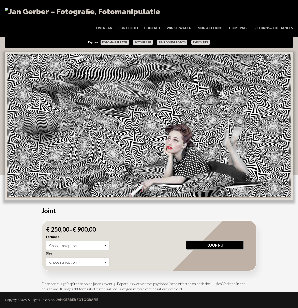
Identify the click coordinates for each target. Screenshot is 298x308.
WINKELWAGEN (179, 28)
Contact (152, 28)
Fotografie (143, 42)
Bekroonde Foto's (172, 42)
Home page (238, 28)
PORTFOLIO (128, 28)
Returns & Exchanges (273, 28)
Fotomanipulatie (114, 42)
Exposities (200, 42)
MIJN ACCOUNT (210, 28)
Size (49, 253)
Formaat (52, 236)
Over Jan (104, 28)
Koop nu (215, 245)
